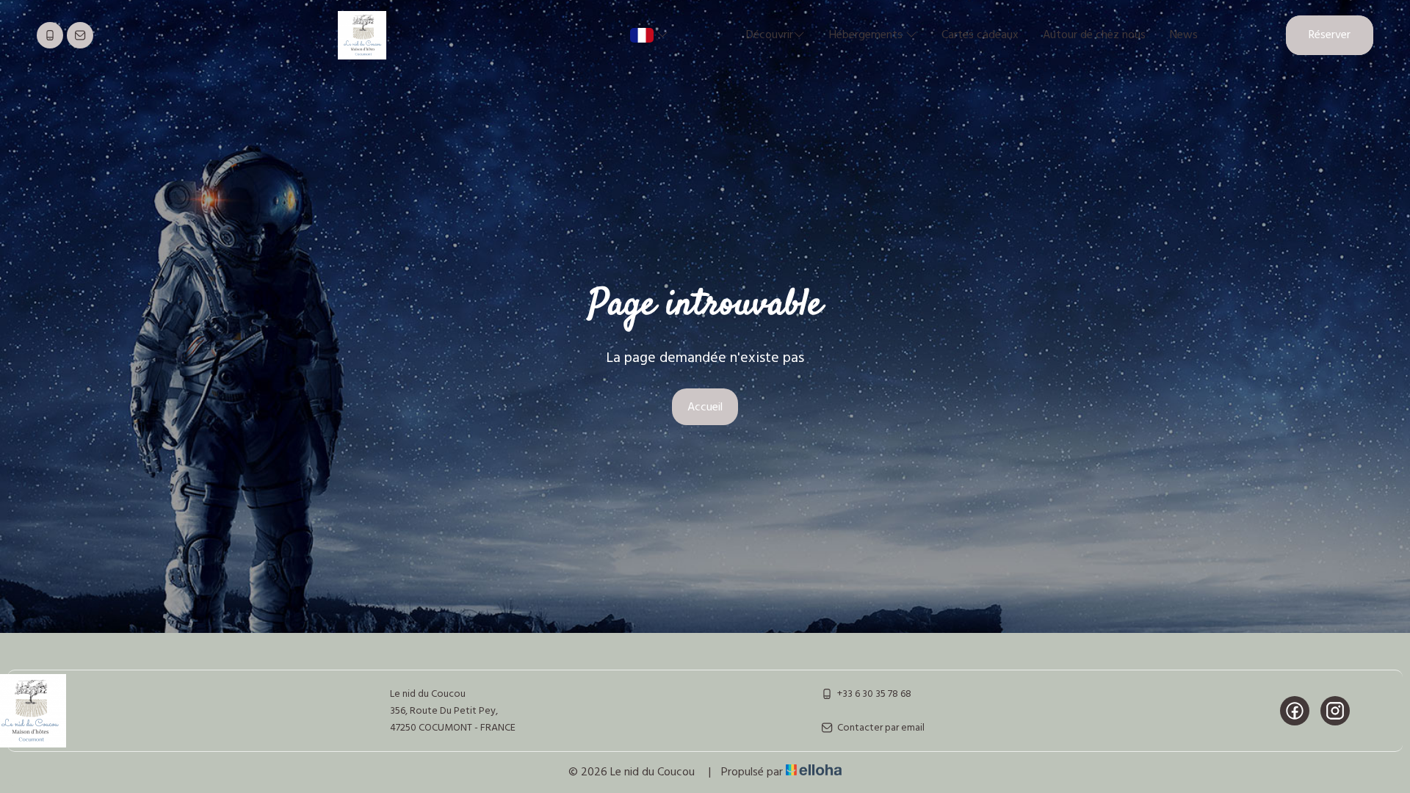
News (1184, 35)
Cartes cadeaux (980, 35)
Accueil (705, 407)
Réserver (1330, 35)
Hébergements (867, 35)
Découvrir (769, 35)
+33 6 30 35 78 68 (874, 694)
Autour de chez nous (1094, 35)
